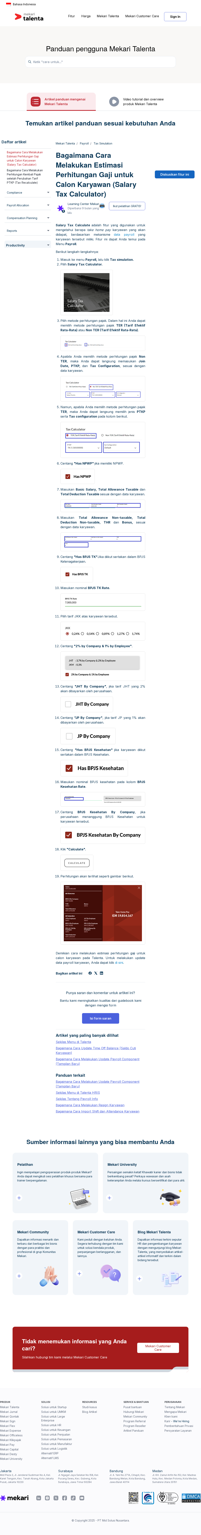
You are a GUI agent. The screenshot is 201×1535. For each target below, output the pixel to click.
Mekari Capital (9, 1449)
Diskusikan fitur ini (174, 174)
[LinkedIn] (101, 974)
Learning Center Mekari (83, 204)
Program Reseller (134, 1426)
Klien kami (170, 1416)
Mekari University (11, 1458)
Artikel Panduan (133, 1430)
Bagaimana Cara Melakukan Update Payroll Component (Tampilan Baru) (97, 1061)
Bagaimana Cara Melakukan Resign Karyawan (90, 1105)
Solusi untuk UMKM (53, 1411)
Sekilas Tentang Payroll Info (77, 1099)
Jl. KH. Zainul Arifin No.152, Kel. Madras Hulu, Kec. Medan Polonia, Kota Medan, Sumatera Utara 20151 (174, 1479)
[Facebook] (90, 974)
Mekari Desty (8, 1454)
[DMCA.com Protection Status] (191, 1498)
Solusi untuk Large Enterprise (53, 1418)
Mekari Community (135, 1416)
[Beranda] (29, 17)
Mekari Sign (7, 1421)
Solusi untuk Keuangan (55, 1429)
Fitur (71, 16)
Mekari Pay (7, 1444)
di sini (119, 963)
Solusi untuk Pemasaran (56, 1439)
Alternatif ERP (49, 1453)
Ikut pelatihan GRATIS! (127, 206)
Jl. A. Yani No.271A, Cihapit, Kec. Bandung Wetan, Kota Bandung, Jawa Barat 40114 (128, 1479)
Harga (85, 16)
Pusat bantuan (132, 1407)
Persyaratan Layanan (178, 1430)
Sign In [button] (175, 17)
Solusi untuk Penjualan (55, 1434)
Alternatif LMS (50, 1458)
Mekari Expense (10, 1430)
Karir (167, 1421)
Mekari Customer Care (142, 16)
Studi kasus (89, 1407)
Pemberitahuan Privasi (178, 1426)
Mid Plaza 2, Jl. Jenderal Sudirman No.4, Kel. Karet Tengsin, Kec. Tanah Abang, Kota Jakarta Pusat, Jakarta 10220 (27, 1479)
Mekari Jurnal (8, 1411)
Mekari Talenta (108, 16)
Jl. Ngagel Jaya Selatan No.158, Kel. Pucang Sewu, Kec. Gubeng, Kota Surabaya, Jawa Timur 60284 (78, 1479)
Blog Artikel (89, 1411)
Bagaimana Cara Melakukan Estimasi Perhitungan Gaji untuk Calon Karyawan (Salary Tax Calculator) (25, 158)
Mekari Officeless (11, 1435)
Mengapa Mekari (175, 1411)
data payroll (124, 234)
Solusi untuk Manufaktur (56, 1444)
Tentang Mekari (174, 1407)
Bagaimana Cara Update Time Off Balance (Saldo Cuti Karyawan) (96, 1050)
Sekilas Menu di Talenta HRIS (78, 1093)
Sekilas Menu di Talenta (73, 1042)
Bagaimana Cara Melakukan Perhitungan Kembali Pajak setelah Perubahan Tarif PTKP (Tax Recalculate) (25, 176)
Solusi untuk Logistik (54, 1448)
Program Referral (134, 1421)
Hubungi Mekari (133, 1411)
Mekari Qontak (9, 1416)
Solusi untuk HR (51, 1425)
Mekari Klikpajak (10, 1440)
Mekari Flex (7, 1426)
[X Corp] (95, 974)
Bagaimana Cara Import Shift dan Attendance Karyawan (97, 1111)
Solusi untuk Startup (54, 1407)
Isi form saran (100, 1018)
